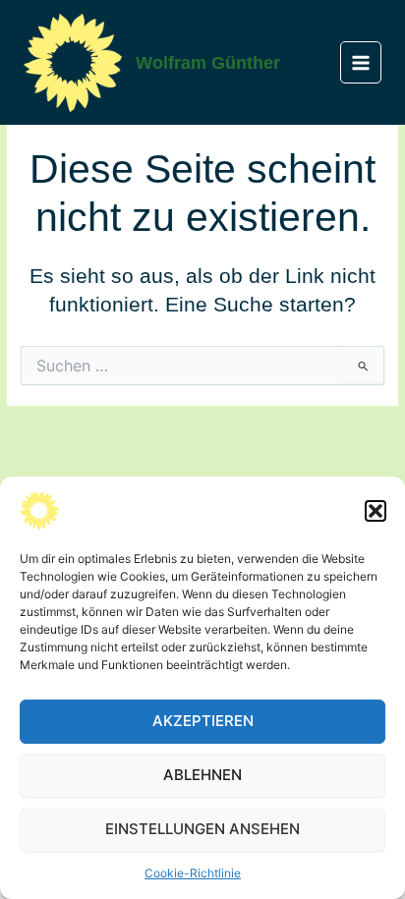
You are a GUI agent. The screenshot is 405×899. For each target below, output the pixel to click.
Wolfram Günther (208, 62)
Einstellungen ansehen (202, 828)
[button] (375, 511)
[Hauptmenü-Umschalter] (361, 62)
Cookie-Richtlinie (193, 873)
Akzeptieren (203, 720)
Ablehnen (202, 774)
